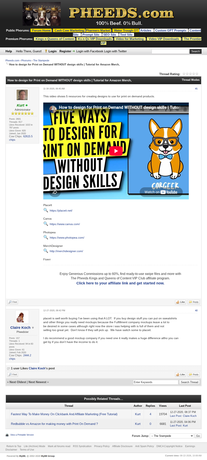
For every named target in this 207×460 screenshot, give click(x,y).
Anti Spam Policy (144, 446)
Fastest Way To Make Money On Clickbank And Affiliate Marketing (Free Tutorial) (64, 414)
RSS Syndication (82, 446)
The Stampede (41, 60)
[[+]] (8, 368)
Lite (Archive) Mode (34, 446)
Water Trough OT (126, 30)
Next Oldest (18, 382)
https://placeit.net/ (61, 210)
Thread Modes (191, 79)
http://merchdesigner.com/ (66, 251)
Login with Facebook (89, 51)
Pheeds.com (12, 60)
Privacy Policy (102, 446)
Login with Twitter (115, 51)
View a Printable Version (22, 435)
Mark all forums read (59, 446)
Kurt (137, 414)
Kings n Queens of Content (55, 39)
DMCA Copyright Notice (169, 446)
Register (65, 51)
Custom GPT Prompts (170, 30)
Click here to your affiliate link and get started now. (120, 283)
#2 (196, 310)
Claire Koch (20, 328)
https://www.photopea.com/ (67, 237)
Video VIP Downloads (164, 39)
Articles (146, 30)
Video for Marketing (130, 39)
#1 (196, 88)
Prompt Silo (91, 34)
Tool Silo (126, 34)
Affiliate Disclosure (122, 446)
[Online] (26, 105)
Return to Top (13, 446)
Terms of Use (27, 449)
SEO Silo (110, 34)
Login (53, 51)
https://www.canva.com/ (65, 224)
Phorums (26, 60)
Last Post (175, 415)
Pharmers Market (98, 30)
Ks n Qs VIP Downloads (95, 39)
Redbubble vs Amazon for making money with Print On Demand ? (54, 423)
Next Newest (37, 382)
